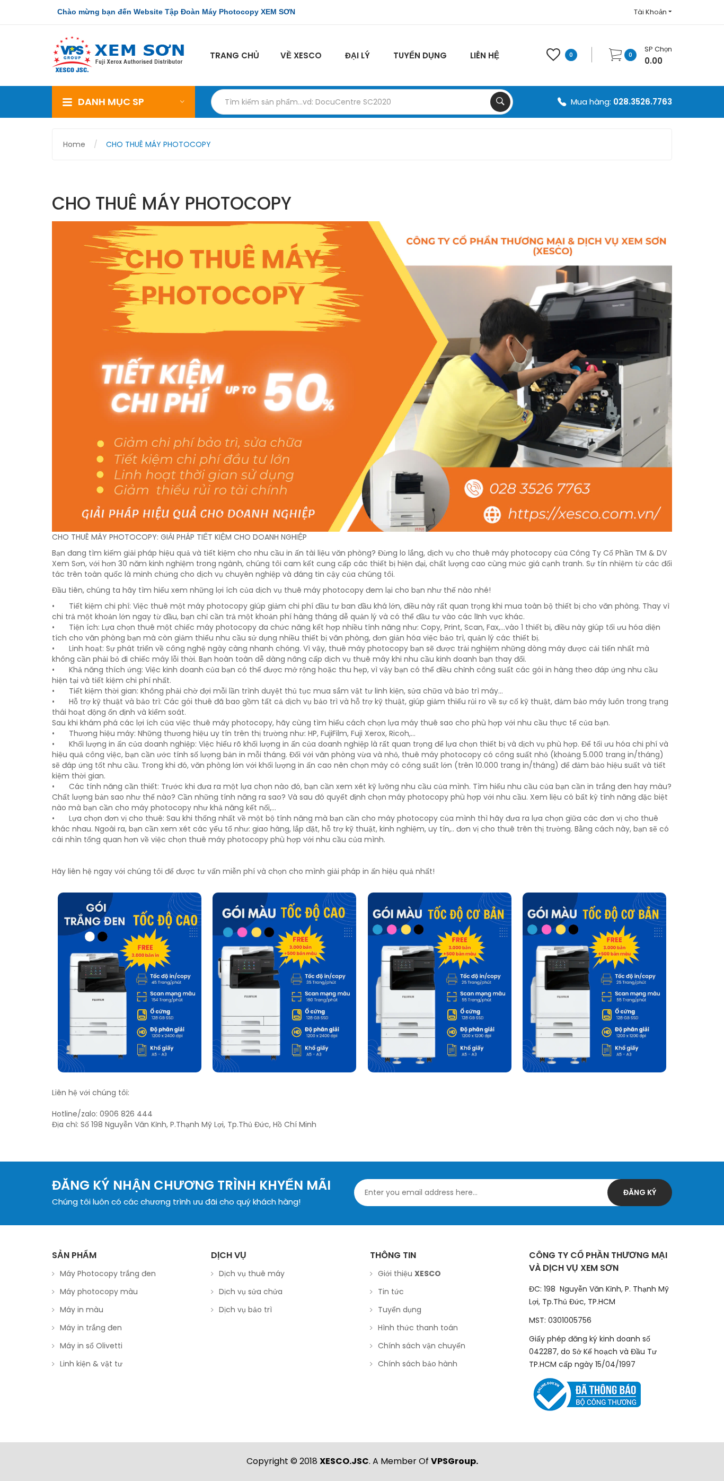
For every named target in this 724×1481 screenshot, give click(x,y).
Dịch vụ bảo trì (245, 1309)
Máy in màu (81, 1309)
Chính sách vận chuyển (421, 1345)
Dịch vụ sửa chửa (250, 1291)
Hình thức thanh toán (418, 1327)
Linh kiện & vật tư (91, 1363)
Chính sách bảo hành (417, 1363)
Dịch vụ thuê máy (252, 1273)
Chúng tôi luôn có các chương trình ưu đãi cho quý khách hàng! (176, 1201)
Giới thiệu (409, 1273)
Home (74, 144)
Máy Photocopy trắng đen (108, 1273)
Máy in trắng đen (91, 1327)
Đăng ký (639, 1192)
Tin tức (391, 1291)
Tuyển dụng (399, 1309)
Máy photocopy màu (99, 1291)
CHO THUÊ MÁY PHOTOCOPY (158, 144)
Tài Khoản (651, 12)
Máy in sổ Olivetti (91, 1345)
